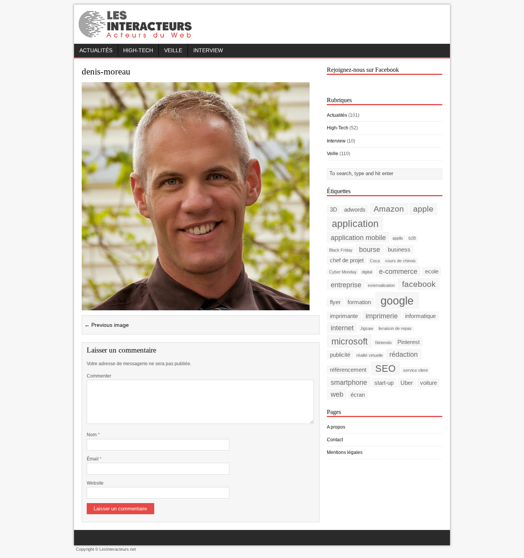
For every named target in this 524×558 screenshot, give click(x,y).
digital (367, 272)
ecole (431, 271)
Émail (93, 459)
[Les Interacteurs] (136, 35)
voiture (428, 382)
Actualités (95, 50)
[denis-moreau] (196, 305)
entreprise (346, 284)
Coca (375, 260)
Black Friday (341, 250)
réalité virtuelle (369, 355)
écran (358, 394)
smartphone (349, 382)
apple (423, 208)
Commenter (99, 376)
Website (95, 483)
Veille (173, 50)
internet (342, 327)
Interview (208, 50)
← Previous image (106, 325)
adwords (355, 209)
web (337, 394)
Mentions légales (345, 452)
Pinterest (408, 342)
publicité (340, 354)
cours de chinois (400, 260)
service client (415, 370)
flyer (335, 302)
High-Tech (138, 50)
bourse (369, 249)
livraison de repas (395, 328)
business (399, 249)
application (355, 224)
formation (359, 302)
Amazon (389, 208)
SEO (385, 368)
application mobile (358, 237)
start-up (384, 382)
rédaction (403, 354)
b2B (412, 238)
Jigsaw (366, 328)
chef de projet (347, 260)
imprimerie (382, 315)
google (397, 300)
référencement (348, 369)
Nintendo (383, 342)
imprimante (344, 316)
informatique (420, 316)
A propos (336, 427)
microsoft (349, 341)
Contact (335, 439)
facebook (419, 284)
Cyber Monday (343, 272)
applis (397, 238)
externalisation (381, 285)
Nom (92, 434)
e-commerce (398, 271)
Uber (406, 382)
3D (333, 209)
